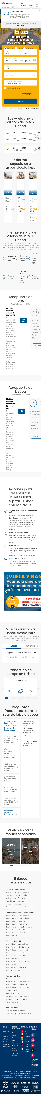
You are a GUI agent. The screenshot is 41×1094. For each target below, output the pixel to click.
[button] (20, 60)
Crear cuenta (23, 5)
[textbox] (12, 52)
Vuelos (4, 109)
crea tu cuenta (21, 25)
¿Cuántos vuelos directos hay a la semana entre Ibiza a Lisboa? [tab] (10, 739)
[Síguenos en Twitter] (33, 1050)
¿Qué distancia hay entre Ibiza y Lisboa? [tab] (10, 779)
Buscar (20, 101)
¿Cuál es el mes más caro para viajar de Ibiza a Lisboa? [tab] (10, 801)
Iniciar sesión (35, 16)
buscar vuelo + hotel (28, 94)
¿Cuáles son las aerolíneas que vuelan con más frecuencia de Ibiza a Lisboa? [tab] (10, 726)
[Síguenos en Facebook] (33, 1035)
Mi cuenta (31, 5)
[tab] (13, 646)
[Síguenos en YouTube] (33, 1045)
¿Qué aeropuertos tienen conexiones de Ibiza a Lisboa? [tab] (9, 753)
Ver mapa (23, 320)
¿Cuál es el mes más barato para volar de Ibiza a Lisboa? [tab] (10, 767)
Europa (11, 109)
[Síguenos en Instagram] (33, 1040)
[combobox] (20, 75)
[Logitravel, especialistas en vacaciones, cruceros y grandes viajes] (8, 3)
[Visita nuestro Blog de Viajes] (35, 1065)
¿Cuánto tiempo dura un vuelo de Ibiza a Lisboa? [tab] (10, 789)
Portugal (20, 109)
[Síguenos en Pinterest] (33, 1055)
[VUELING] (9, 657)
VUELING (26, 735)
